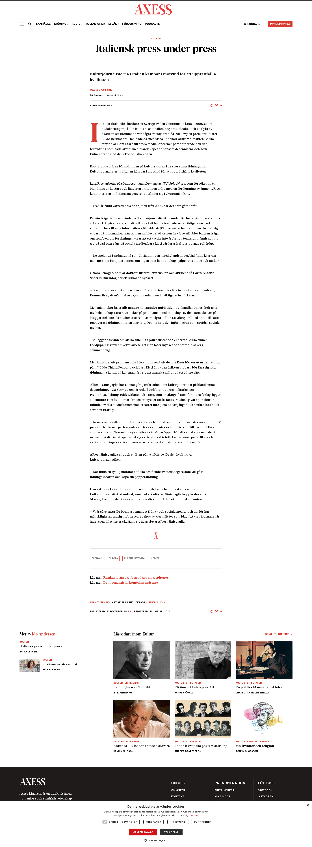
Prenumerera (280, 24)
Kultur (77, 23)
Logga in (253, 24)
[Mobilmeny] (22, 24)
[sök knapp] (30, 24)
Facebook (265, 790)
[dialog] (156, 824)
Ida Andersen (101, 90)
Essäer (113, 23)
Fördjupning (131, 23)
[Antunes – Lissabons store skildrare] (141, 726)
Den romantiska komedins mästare (130, 583)
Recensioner (95, 23)
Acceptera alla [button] (143, 831)
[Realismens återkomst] (62, 664)
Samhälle (43, 23)
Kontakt (177, 796)
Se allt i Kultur (277, 634)
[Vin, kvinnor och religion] (264, 726)
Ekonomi (97, 558)
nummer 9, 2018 (155, 602)
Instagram (266, 796)
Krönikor (61, 23)
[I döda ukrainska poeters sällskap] (203, 726)
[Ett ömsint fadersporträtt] (203, 667)
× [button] (308, 805)
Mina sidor (222, 796)
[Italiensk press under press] (62, 648)
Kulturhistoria (134, 558)
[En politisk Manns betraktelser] (264, 667)
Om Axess (178, 790)
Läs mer (194, 815)
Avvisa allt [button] (171, 831)
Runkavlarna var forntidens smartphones (136, 577)
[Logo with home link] (74, 782)
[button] (156, 840)
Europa (113, 558)
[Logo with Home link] (153, 9)
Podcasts (152, 23)
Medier (155, 558)
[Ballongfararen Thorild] (141, 667)
